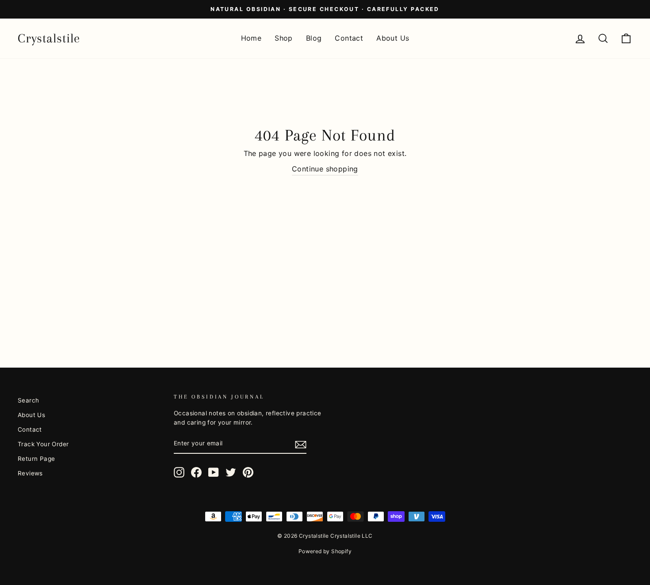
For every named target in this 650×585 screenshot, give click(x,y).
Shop (284, 38)
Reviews (30, 473)
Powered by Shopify (325, 551)
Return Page (36, 458)
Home (251, 38)
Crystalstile (49, 38)
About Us (392, 38)
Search (28, 400)
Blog (314, 38)
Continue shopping (325, 168)
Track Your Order (43, 444)
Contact (349, 38)
